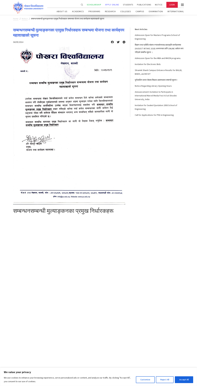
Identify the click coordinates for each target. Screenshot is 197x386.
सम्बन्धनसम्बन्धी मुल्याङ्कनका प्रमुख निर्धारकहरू (63, 211)
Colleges (125, 11)
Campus (140, 11)
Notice (159, 4)
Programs (94, 11)
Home (15, 18)
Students (128, 4)
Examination (156, 11)
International (175, 11)
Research (110, 11)
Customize (145, 379)
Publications (144, 4)
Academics (78, 11)
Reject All (164, 379)
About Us (62, 11)
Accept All (184, 379)
